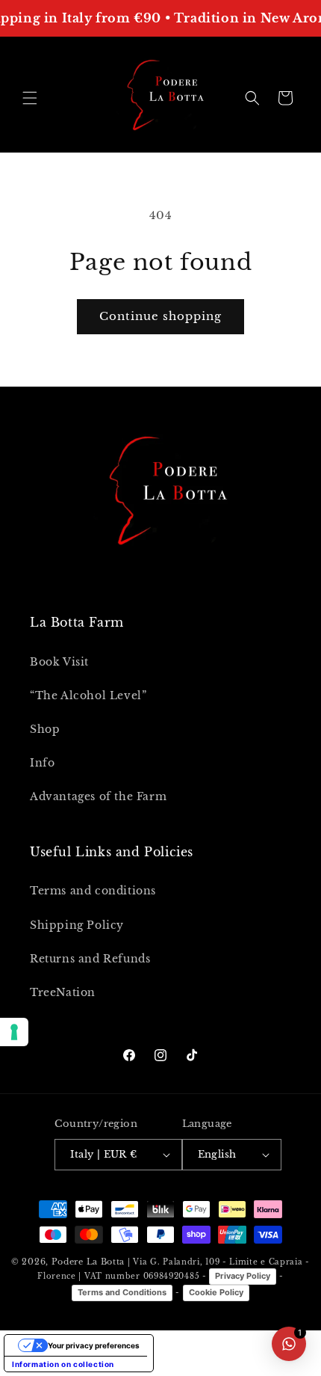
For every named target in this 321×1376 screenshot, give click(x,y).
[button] (29, 98)
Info (42, 763)
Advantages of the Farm (98, 796)
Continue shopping (160, 316)
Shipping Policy (77, 925)
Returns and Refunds (90, 958)
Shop (45, 729)
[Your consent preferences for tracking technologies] (14, 1032)
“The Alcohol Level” (88, 695)
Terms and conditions (93, 890)
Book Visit (59, 662)
